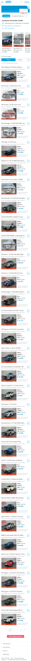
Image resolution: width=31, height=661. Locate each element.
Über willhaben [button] (6, 643)
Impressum (3, 659)
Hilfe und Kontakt (5, 658)
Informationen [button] (6, 647)
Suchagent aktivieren (16, 636)
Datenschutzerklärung (19, 658)
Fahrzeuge (6, 16)
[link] (6, 629)
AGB (12, 658)
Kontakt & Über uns (18, 16)
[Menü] (2, 2)
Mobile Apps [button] (6, 654)
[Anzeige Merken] (28, 67)
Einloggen (27, 2)
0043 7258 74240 (9, 28)
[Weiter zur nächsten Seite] (24, 629)
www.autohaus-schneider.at (12, 26)
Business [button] (5, 650)
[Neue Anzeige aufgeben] (21, 2)
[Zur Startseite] (8, 2)
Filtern (8, 59)
